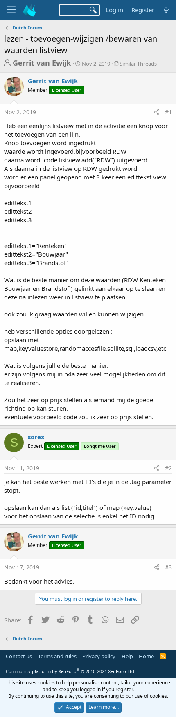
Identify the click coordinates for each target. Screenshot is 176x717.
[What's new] (166, 10)
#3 (168, 567)
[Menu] (11, 10)
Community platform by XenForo (70, 671)
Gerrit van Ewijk (42, 63)
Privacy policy (98, 656)
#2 (168, 468)
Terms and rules (57, 656)
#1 (168, 112)
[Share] (156, 112)
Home (146, 656)
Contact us (19, 656)
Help (127, 656)
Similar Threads (138, 63)
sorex (36, 437)
